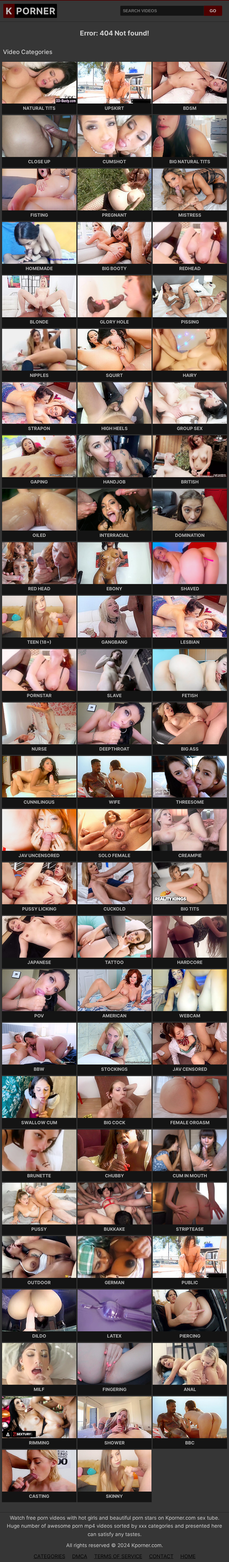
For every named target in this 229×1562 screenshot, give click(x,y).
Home (188, 1556)
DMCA (79, 1556)
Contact (161, 1556)
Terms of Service (118, 1556)
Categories (49, 1556)
